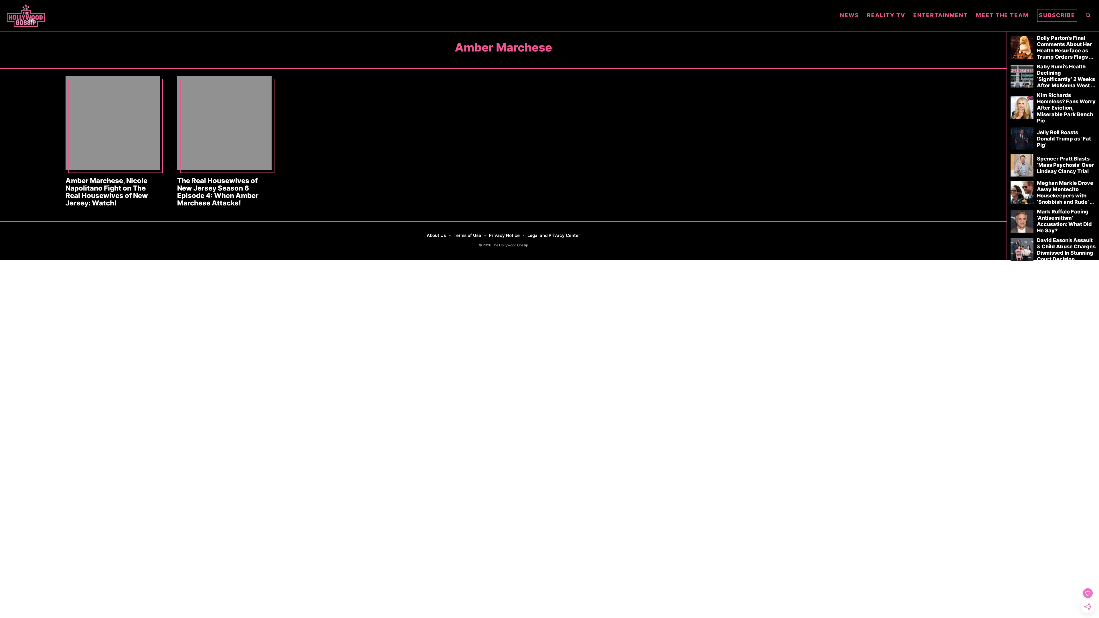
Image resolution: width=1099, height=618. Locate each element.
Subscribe (1057, 15)
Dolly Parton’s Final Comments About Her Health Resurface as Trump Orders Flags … (1065, 47)
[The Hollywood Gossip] (419, 15)
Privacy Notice (504, 235)
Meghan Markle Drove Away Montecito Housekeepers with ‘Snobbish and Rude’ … (1065, 192)
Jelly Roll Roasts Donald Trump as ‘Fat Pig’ (1064, 138)
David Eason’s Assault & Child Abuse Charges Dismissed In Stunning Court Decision (1066, 249)
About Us (436, 235)
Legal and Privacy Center (553, 235)
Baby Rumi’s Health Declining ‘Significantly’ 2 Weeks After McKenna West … (1066, 76)
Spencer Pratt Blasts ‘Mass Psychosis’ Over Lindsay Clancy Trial (1065, 165)
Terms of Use (467, 235)
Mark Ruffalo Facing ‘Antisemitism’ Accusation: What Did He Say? (1064, 221)
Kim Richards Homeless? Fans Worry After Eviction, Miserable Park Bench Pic (1066, 107)
